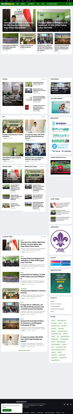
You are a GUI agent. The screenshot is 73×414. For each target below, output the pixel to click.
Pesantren (64, 344)
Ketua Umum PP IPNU (62, 331)
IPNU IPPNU (64, 325)
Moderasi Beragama (64, 339)
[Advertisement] (36, 66)
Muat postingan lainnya (24, 350)
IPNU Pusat (53, 328)
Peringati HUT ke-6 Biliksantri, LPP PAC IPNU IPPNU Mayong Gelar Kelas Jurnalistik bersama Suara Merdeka (45, 48)
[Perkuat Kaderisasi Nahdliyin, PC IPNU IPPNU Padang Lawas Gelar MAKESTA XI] (10, 38)
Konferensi (65, 333)
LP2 (58, 336)
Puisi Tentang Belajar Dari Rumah (58, 349)
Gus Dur (60, 323)
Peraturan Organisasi (55, 344)
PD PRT (53, 341)
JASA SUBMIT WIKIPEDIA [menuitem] (52, 3)
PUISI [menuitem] (43, 3)
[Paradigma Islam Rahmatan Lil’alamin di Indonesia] (28, 38)
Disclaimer (33, 412)
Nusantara (32, 405)
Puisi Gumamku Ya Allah (61, 347)
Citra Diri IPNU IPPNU (61, 320)
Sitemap (22, 1)
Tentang (6, 1)
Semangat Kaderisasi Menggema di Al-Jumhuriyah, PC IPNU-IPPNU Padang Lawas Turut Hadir (53, 25)
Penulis (33, 1)
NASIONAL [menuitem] (23, 3)
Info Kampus (61, 328)
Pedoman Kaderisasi (61, 341)
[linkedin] (66, 264)
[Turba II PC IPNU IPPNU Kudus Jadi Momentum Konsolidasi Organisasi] (28, 197)
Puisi (52, 347)
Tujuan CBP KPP (63, 357)
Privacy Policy (40, 412)
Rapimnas (53, 352)
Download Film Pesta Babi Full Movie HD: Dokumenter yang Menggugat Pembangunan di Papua (62, 48)
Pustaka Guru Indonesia (56, 303)
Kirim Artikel (17, 1)
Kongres (53, 336)
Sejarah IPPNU (62, 355)
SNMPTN (60, 352)
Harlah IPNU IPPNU (55, 325)
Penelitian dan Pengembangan (57, 309)
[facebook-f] (64, 404)
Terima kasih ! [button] (7, 410)
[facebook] (67, 1)
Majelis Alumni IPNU (65, 336)
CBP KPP (53, 320)
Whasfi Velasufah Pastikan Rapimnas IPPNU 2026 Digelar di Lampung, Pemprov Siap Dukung (13, 99)
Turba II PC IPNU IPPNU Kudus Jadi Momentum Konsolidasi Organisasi (38, 197)
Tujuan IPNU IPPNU (55, 360)
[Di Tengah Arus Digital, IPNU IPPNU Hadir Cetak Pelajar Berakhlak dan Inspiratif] (35, 126)
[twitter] (69, 1)
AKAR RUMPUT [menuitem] (31, 3)
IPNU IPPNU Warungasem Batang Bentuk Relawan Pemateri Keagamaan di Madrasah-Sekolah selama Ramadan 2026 (38, 205)
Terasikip (52, 301)
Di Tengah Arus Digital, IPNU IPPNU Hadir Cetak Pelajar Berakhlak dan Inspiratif (34, 136)
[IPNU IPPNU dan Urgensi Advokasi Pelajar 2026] (28, 84)
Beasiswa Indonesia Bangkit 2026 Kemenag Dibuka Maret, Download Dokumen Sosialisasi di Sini (39, 99)
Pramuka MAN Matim (55, 306)
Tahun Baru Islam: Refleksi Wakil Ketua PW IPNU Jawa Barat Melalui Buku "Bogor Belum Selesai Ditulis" (19, 25)
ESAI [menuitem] (38, 3)
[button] (66, 4)
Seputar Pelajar (54, 357)
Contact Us (11, 1)
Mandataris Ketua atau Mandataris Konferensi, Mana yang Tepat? (39, 90)
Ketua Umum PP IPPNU (56, 333)
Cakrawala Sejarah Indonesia (22, 406)
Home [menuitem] (17, 3)
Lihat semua (43, 79)
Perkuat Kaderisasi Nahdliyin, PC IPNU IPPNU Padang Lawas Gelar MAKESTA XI (10, 47)
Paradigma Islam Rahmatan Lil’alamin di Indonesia (26, 46)
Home (2, 1)
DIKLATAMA (53, 323)
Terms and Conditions (49, 412)
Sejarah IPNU (54, 355)
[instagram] (71, 1)
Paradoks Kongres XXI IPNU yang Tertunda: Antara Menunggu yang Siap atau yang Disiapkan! (39, 108)
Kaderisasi (53, 331)
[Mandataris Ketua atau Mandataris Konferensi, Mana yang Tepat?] (28, 90)
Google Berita (28, 1)
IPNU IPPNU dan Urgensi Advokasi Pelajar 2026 (38, 83)
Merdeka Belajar (54, 339)
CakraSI (52, 311)
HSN (65, 323)
